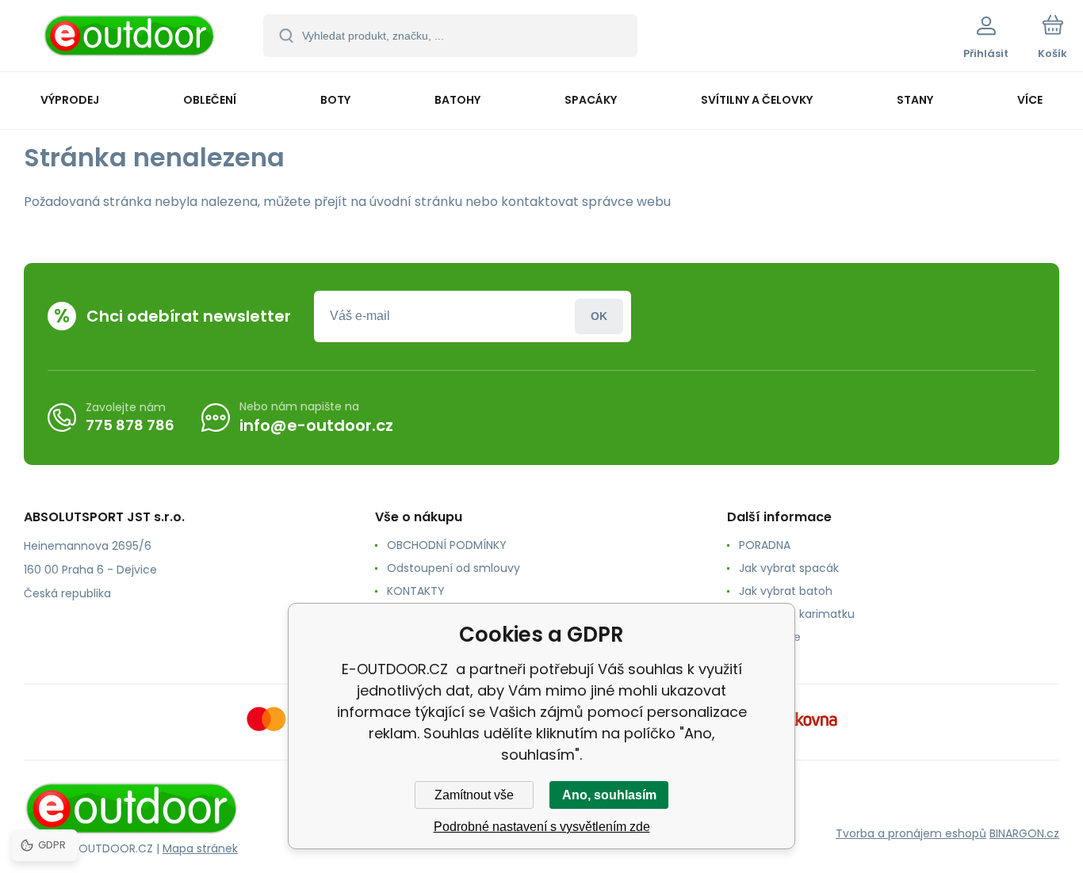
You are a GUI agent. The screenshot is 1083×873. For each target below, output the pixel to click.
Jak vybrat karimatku (797, 614)
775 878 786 (130, 425)
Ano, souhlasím (609, 795)
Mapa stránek (200, 848)
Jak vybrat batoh (785, 591)
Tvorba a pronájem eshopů (911, 833)
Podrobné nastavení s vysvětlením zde (542, 826)
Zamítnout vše (474, 795)
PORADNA (764, 545)
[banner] (130, 38)
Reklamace (770, 637)
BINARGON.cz (1024, 833)
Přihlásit (599, 316)
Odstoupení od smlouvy (453, 568)
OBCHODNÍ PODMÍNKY (447, 545)
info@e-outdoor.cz (316, 425)
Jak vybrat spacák (789, 568)
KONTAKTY (416, 591)
